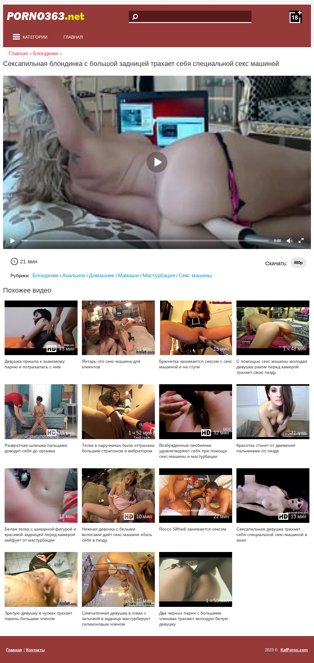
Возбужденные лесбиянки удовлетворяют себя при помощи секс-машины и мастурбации (193, 451)
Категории (35, 37)
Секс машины (195, 275)
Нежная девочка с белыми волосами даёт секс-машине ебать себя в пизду (117, 534)
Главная (73, 37)
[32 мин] (195, 437)
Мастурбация (159, 275)
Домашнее (101, 275)
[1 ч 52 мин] (118, 437)
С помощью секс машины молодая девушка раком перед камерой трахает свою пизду (271, 367)
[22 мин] (195, 521)
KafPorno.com (294, 650)
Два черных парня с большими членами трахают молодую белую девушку (193, 619)
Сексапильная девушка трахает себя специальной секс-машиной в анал (271, 534)
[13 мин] (272, 521)
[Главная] (49, 17)
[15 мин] (195, 353)
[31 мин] (272, 437)
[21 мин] (41, 605)
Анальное (73, 275)
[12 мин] (41, 521)
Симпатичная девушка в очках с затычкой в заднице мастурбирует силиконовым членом (116, 619)
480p (298, 262)
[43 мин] (41, 353)
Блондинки (46, 275)
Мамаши (128, 275)
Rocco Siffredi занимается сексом (192, 529)
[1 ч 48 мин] (272, 353)
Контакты (35, 650)
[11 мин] (118, 353)
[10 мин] (118, 521)
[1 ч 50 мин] (195, 605)
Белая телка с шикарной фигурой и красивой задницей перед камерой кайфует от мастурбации (40, 534)
